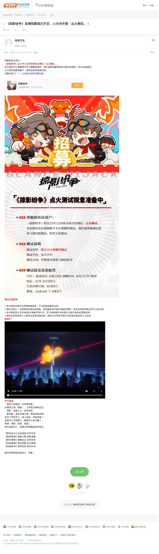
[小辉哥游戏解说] (72, 486)
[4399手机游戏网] (16, 5)
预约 (77, 85)
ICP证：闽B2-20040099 (13, 540)
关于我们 (7, 535)
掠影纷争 (30, 15)
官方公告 (41, 15)
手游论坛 (18, 15)
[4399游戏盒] (45, 5)
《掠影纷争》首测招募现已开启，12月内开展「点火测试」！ (48, 23)
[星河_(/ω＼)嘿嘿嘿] (87, 486)
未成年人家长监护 (67, 535)
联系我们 (17, 535)
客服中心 (53, 535)
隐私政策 (43, 535)
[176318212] (79, 486)
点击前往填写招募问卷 (33, 73)
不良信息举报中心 (34, 540)
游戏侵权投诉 (30, 535)
